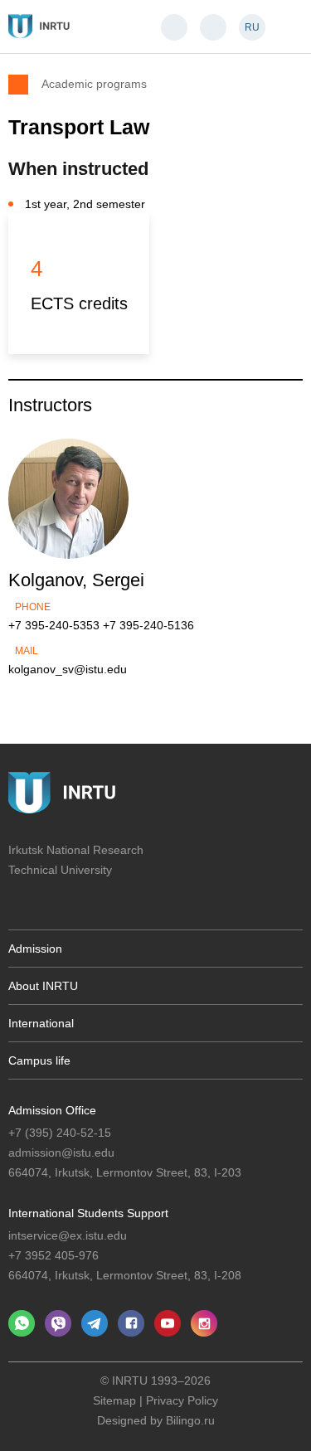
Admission (35, 948)
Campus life (39, 1060)
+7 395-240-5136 (148, 625)
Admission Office (52, 1110)
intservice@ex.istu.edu (67, 1235)
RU (252, 27)
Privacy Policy (182, 1400)
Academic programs (94, 83)
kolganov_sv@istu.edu (67, 669)
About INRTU (43, 985)
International (41, 1023)
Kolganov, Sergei (76, 580)
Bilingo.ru (190, 1420)
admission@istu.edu (61, 1152)
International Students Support (88, 1213)
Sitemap (114, 1400)
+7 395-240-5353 (54, 625)
